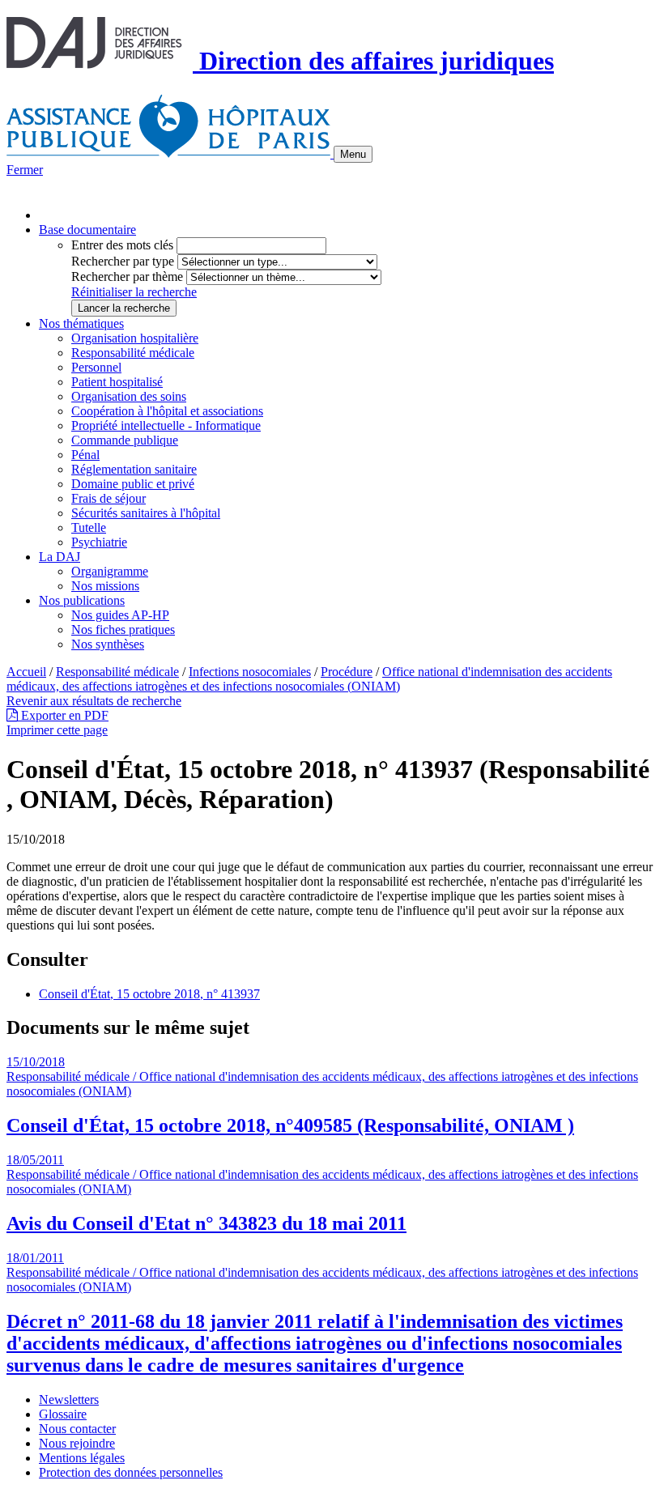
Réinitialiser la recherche (134, 292)
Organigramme (109, 571)
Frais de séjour (108, 498)
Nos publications (82, 600)
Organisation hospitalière (134, 338)
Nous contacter (77, 1429)
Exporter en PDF (63, 715)
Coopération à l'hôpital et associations (167, 411)
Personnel (96, 367)
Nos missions (105, 586)
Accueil (26, 671)
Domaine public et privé (132, 484)
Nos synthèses (107, 644)
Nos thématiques (81, 323)
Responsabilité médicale (132, 352)
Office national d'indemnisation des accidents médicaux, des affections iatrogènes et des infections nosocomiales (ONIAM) (309, 679)
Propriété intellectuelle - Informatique (166, 425)
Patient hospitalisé (117, 382)
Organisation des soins (128, 396)
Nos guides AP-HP (120, 615)
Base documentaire (87, 229)
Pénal (85, 455)
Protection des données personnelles (131, 1472)
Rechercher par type (122, 261)
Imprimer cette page (57, 730)
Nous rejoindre (77, 1443)
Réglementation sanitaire (134, 469)
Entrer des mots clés (122, 245)
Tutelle (88, 527)
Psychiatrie (99, 542)
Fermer (24, 170)
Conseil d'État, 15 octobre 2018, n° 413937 (149, 994)
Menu (353, 154)
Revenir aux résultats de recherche (93, 701)
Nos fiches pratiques (123, 629)
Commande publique (124, 440)
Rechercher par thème (127, 276)
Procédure (346, 671)
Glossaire (63, 1414)
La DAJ (59, 557)
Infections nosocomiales (250, 671)
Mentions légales (82, 1458)
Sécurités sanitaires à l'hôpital (145, 513)
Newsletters (69, 1399)
